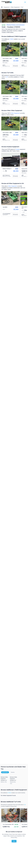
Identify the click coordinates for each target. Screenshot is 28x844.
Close (14, 841)
